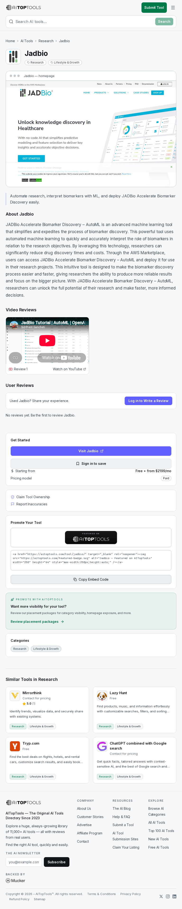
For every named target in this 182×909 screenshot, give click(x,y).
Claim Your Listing (126, 847)
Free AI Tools (158, 847)
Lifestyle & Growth (66, 62)
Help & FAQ (121, 817)
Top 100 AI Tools (161, 831)
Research (46, 41)
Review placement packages (35, 622)
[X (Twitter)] (161, 896)
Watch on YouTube (67, 369)
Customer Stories (90, 817)
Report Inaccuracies (31, 504)
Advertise (84, 825)
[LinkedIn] (174, 896)
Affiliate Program (89, 833)
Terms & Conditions (101, 894)
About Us (84, 808)
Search (164, 21)
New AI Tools (158, 839)
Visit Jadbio (88, 451)
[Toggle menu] (173, 7)
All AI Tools (156, 822)
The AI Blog (122, 808)
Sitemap (40, 899)
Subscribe (57, 862)
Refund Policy (19, 899)
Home (10, 41)
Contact (83, 841)
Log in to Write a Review (148, 401)
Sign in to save (94, 463)
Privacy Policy (130, 894)
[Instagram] (168, 896)
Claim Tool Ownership (33, 497)
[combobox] (84, 21)
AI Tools (27, 41)
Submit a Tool (123, 825)
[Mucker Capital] (15, 880)
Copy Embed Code (94, 579)
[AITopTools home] (23, 7)
